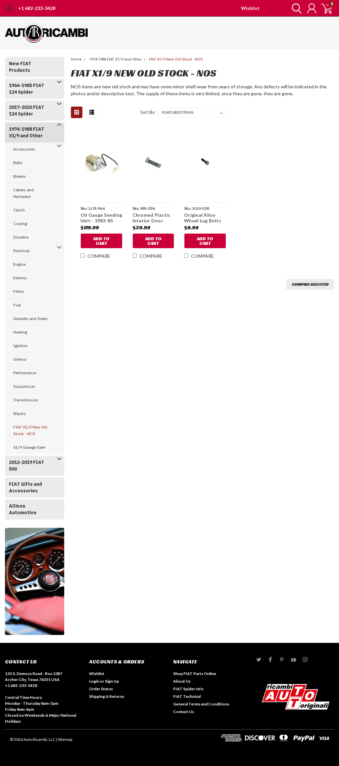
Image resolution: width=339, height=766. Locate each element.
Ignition (20, 345)
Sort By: (148, 112)
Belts (18, 162)
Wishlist (250, 8)
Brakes (19, 176)
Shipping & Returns (106, 696)
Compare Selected (310, 284)
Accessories (24, 149)
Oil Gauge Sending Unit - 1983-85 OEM (101, 218)
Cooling (20, 223)
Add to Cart (101, 241)
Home (76, 59)
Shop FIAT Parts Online (194, 673)
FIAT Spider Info (188, 688)
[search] (295, 8)
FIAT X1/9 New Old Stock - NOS (30, 430)
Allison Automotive (22, 509)
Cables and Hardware (23, 193)
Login (94, 681)
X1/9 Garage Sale (29, 447)
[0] (324, 8)
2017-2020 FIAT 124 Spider (26, 110)
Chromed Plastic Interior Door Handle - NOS (151, 218)
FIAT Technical (187, 696)
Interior (19, 359)
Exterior (20, 277)
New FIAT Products (20, 67)
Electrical (21, 250)
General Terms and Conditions (201, 703)
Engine (19, 264)
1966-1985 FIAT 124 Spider (26, 88)
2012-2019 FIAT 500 (26, 465)
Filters (18, 291)
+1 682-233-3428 (36, 8)
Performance (24, 372)
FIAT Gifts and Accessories (25, 487)
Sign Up (112, 681)
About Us (182, 681)
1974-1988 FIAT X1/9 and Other (26, 132)
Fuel (17, 304)
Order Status (101, 688)
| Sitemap (64, 739)
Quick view (101, 163)
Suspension (24, 386)
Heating (20, 332)
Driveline (20, 237)
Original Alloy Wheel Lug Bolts (202, 218)
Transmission (25, 399)
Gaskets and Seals (30, 318)
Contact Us (183, 711)
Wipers (19, 413)
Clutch (19, 209)
